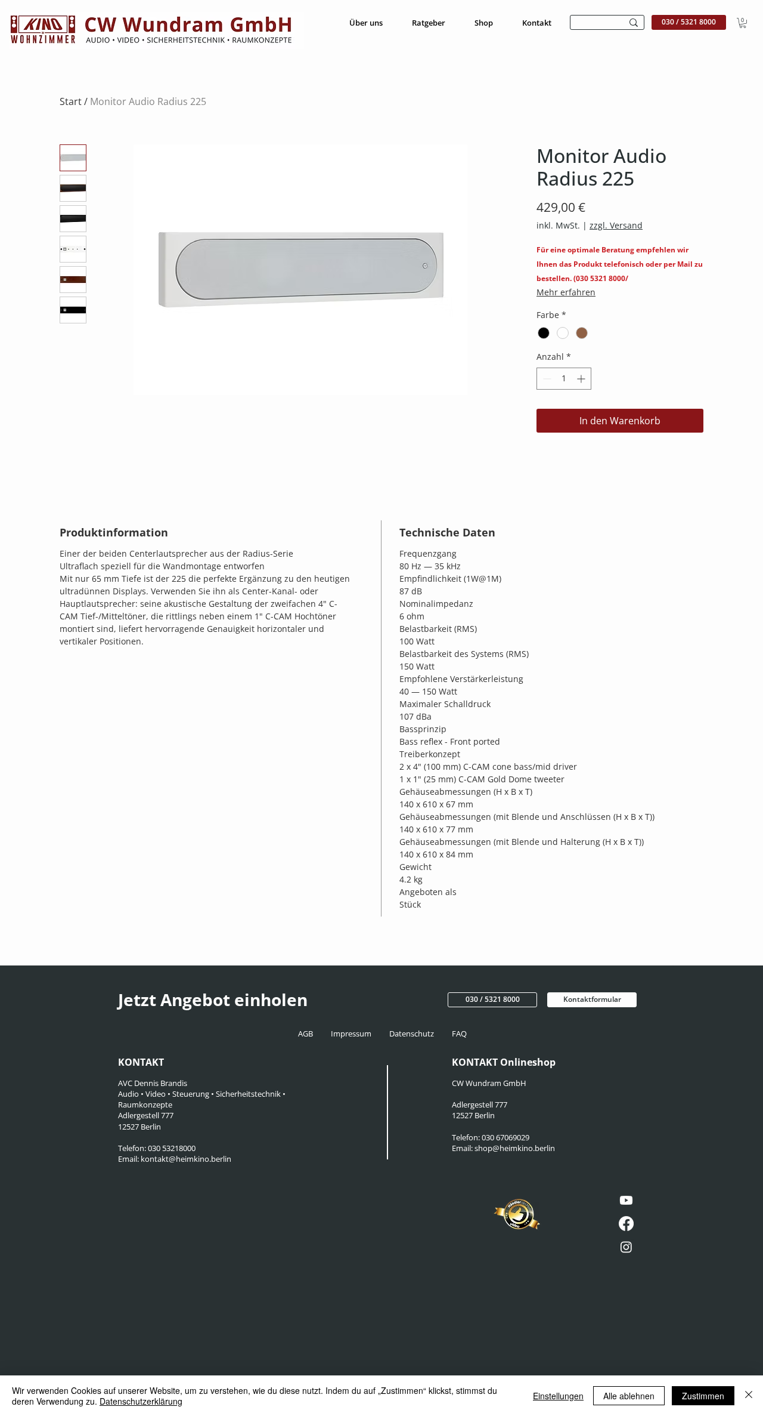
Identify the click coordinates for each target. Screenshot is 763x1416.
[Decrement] (545, 378)
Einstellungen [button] (558, 1396)
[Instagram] (626, 1246)
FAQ (458, 1033)
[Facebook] (626, 1223)
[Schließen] (749, 1395)
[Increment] (582, 378)
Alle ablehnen (629, 1396)
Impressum (352, 1033)
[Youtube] (626, 1200)
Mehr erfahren (565, 292)
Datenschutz (413, 1033)
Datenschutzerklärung (141, 1401)
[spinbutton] (564, 378)
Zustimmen (703, 1396)
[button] (743, 23)
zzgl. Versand (616, 225)
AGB (309, 1033)
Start (71, 101)
